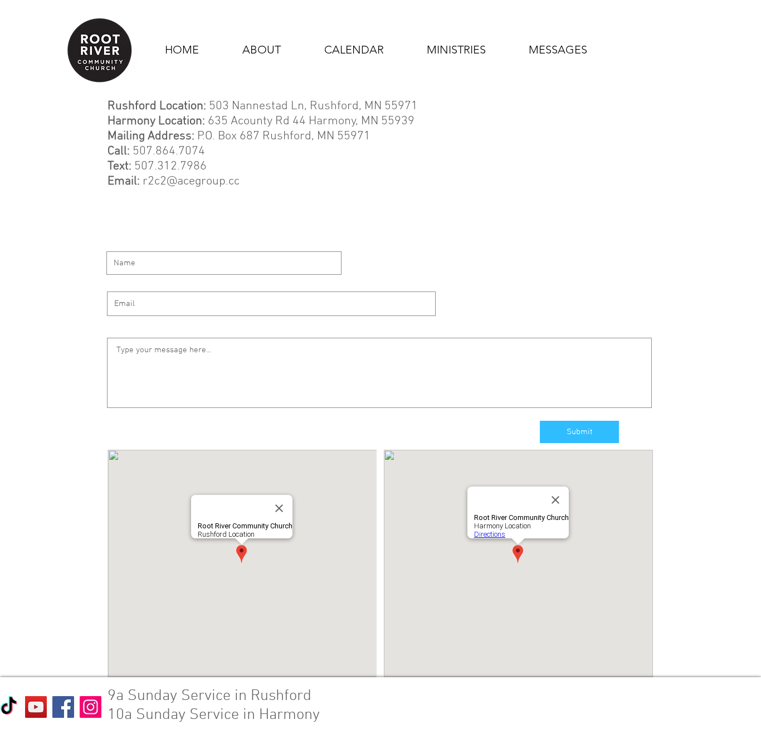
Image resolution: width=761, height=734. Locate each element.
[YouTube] (36, 707)
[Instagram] (90, 707)
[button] (248, 50)
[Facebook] (63, 707)
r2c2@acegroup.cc (191, 181)
